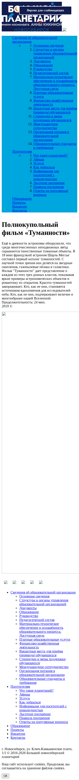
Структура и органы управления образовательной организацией (55, 53)
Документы (42, 61)
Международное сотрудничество (45, 126)
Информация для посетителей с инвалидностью (46, 175)
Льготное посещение (49, 183)
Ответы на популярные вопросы (43, 722)
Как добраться (44, 167)
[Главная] (32, 30)
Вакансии (19, 206)
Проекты (19, 202)
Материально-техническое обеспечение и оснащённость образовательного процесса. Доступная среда (55, 83)
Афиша (38, 159)
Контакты (19, 210)
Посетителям (22, 151)
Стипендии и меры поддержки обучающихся (52, 118)
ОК (5, 776)
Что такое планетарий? (50, 155)
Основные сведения (48, 45)
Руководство (42, 69)
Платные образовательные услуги (44, 639)
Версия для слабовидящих (45, 10)
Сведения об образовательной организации (43, 592)
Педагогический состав (51, 73)
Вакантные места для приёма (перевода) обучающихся (55, 110)
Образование (43, 65)
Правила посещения (48, 187)
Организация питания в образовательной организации (51, 136)
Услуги (38, 163)
